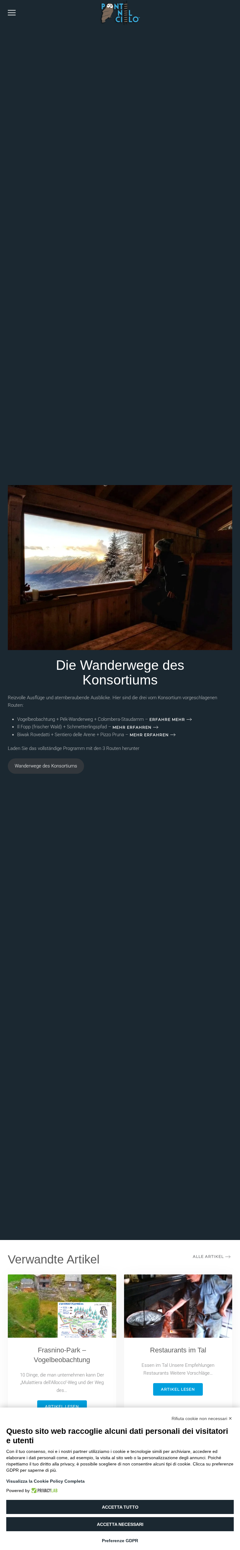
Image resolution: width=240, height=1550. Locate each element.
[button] (12, 12)
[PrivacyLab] (44, 1490)
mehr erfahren (132, 727)
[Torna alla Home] (120, 12)
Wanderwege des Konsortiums (46, 766)
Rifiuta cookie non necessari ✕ (202, 1418)
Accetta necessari (120, 1524)
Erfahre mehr (167, 719)
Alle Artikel (208, 1256)
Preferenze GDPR (120, 1540)
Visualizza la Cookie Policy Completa (45, 1481)
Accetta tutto (120, 1507)
